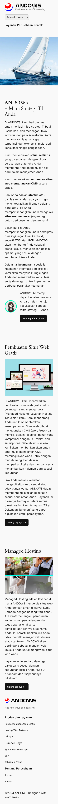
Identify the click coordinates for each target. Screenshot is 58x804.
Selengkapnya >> (16, 522)
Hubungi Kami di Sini (33, 318)
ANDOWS (21, 793)
